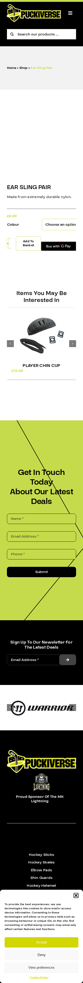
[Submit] (67, 660)
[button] (76, 895)
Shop (23, 68)
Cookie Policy (39, 978)
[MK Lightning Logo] (41, 775)
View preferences (41, 967)
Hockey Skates (41, 862)
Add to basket (28, 243)
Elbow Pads (41, 870)
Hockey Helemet (41, 885)
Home (11, 68)
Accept (41, 942)
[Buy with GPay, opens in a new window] (58, 246)
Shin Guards (41, 877)
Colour (13, 224)
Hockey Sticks (41, 854)
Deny (42, 955)
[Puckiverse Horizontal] (34, 6)
